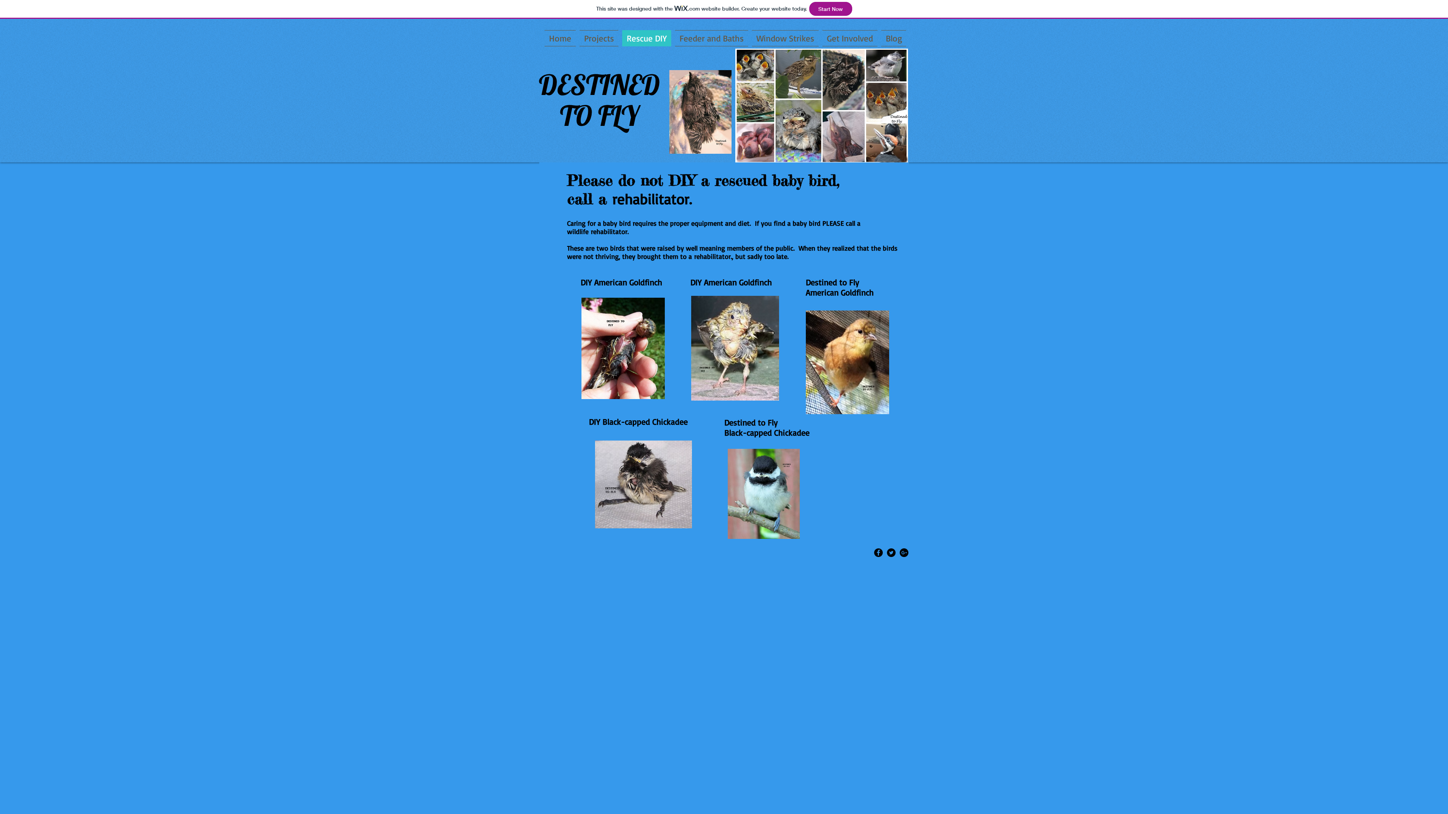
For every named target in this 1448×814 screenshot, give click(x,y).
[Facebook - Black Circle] (878, 552)
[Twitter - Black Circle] (891, 552)
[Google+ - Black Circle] (904, 552)
